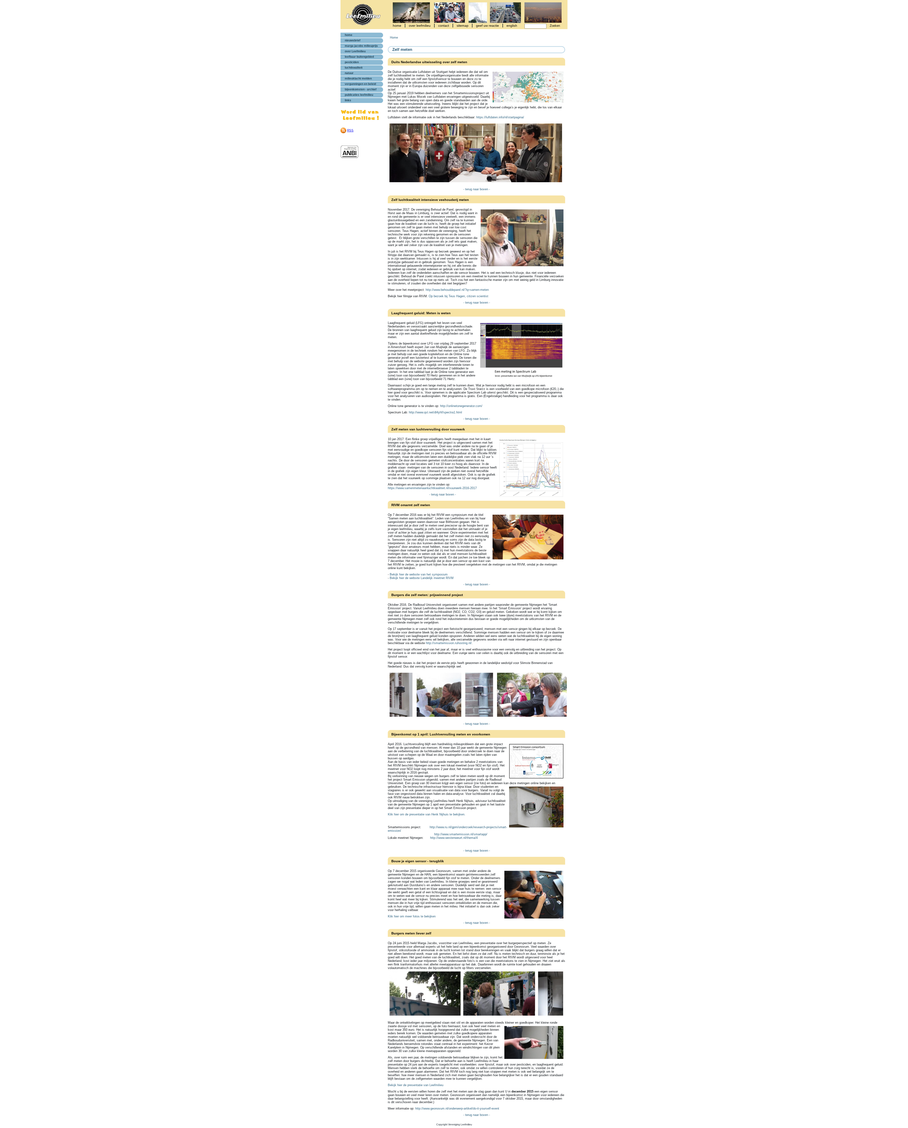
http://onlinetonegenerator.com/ (461, 406)
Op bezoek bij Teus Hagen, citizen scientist (458, 296)
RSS (350, 130)
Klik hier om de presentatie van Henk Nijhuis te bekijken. (426, 814)
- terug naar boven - (476, 189)
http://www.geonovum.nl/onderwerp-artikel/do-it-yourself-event (457, 1108)
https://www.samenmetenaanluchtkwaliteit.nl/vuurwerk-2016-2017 (432, 488)
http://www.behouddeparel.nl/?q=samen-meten (457, 290)
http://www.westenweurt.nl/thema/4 (454, 838)
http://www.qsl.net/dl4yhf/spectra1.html (435, 412)
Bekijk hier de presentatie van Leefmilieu (415, 1085)
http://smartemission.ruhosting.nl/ (449, 643)
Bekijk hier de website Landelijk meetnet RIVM (422, 578)
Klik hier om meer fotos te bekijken (412, 916)
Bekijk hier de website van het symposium (419, 574)
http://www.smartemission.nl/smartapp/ (460, 834)
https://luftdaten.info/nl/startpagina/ (500, 117)
